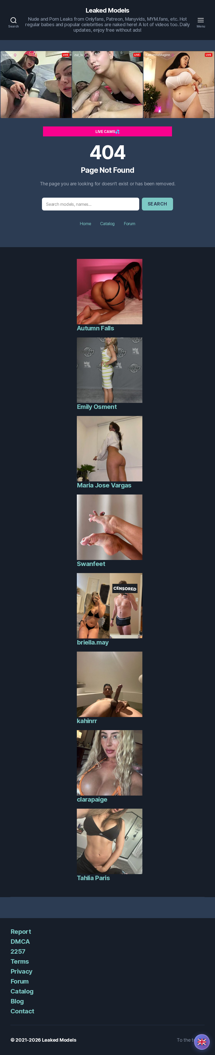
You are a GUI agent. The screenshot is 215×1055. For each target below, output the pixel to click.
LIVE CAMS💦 (107, 131)
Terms (19, 961)
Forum (129, 223)
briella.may (93, 642)
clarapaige (92, 799)
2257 (17, 951)
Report (20, 931)
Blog (17, 1001)
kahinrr (87, 721)
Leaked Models (107, 10)
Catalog (107, 223)
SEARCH (157, 204)
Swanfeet (91, 564)
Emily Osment (97, 406)
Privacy (21, 971)
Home (85, 223)
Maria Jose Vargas (104, 485)
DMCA (20, 941)
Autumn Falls (95, 328)
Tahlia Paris (93, 878)
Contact (22, 1011)
